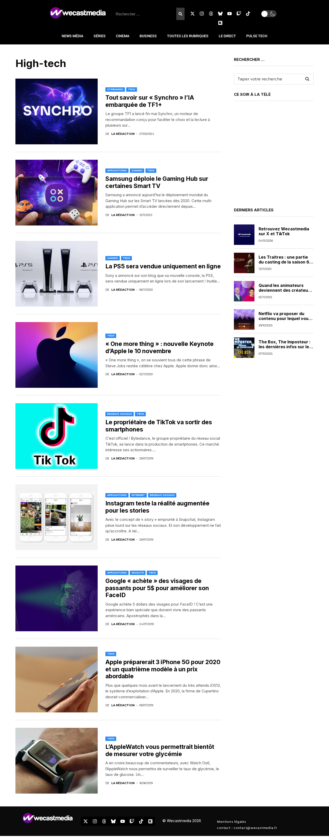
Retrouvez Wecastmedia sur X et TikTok (284, 232)
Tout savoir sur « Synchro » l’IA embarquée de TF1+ (149, 101)
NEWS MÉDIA (72, 36)
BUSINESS (148, 36)
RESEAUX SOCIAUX (119, 413)
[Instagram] (201, 13)
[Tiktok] (248, 13)
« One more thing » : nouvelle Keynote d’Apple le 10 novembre (159, 347)
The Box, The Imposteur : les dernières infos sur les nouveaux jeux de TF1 (285, 347)
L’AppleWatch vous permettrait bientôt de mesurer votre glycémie (159, 750)
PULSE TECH (256, 36)
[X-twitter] (192, 13)
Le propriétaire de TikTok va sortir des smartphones (158, 426)
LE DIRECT (227, 36)
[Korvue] (220, 22)
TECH (131, 89)
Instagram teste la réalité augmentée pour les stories (157, 507)
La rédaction (123, 134)
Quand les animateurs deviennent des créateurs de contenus (285, 290)
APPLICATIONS (117, 170)
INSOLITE (138, 572)
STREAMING (115, 89)
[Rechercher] (180, 14)
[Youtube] (229, 13)
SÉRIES (100, 36)
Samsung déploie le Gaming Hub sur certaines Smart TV (156, 182)
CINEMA (122, 36)
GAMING (137, 170)
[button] (269, 13)
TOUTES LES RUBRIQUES (187, 36)
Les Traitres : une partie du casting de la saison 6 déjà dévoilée (284, 262)
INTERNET (138, 495)
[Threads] (211, 13)
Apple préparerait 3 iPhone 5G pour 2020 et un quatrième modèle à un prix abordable (162, 669)
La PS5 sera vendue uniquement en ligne (163, 266)
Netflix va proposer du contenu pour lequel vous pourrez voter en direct (285, 318)
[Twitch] (238, 13)
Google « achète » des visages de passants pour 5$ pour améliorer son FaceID (157, 588)
